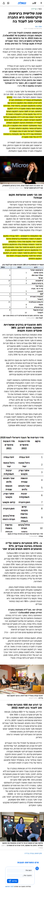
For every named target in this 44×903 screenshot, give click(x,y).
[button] (34, 3)
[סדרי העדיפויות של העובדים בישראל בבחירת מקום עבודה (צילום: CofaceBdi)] (22, 486)
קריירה (26, 853)
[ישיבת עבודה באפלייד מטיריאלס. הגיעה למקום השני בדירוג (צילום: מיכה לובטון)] (22, 682)
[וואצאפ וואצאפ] (8, 3)
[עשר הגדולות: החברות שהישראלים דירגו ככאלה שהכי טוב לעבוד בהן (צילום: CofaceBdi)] (22, 292)
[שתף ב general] (4, 3)
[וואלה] (22, 3)
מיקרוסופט (38, 853)
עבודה (32, 853)
